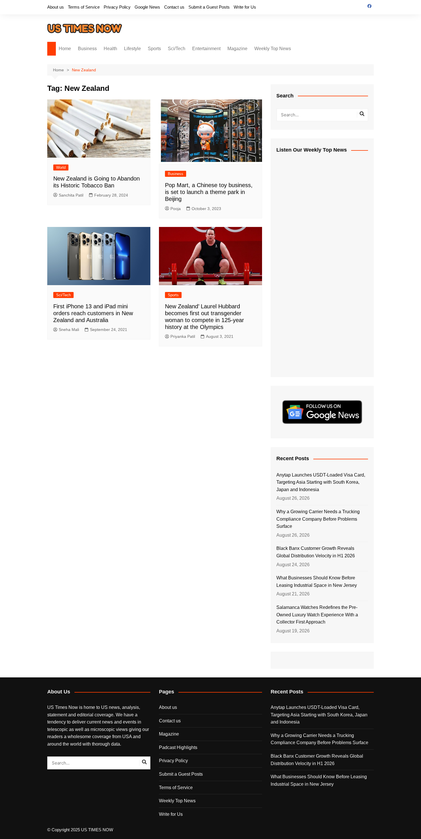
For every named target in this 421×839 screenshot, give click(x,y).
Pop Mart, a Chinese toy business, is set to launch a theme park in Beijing (209, 192)
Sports (154, 48)
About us (55, 7)
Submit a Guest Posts (209, 7)
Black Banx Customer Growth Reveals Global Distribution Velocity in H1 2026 (315, 552)
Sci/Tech (176, 48)
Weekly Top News (272, 48)
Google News (147, 7)
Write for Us (245, 7)
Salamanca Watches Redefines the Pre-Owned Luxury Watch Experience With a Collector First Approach (317, 614)
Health (110, 48)
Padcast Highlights (178, 747)
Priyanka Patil (182, 336)
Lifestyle (132, 48)
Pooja (175, 208)
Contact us (174, 7)
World (61, 167)
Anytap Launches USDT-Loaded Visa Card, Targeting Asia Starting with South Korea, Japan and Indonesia (320, 482)
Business (87, 48)
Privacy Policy (117, 7)
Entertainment (206, 48)
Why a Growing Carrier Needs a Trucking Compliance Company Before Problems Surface (318, 519)
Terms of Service (84, 7)
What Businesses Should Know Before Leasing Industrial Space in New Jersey (316, 581)
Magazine (237, 48)
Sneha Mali (69, 329)
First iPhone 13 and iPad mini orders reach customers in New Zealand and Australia (93, 313)
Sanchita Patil (71, 195)
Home (65, 48)
